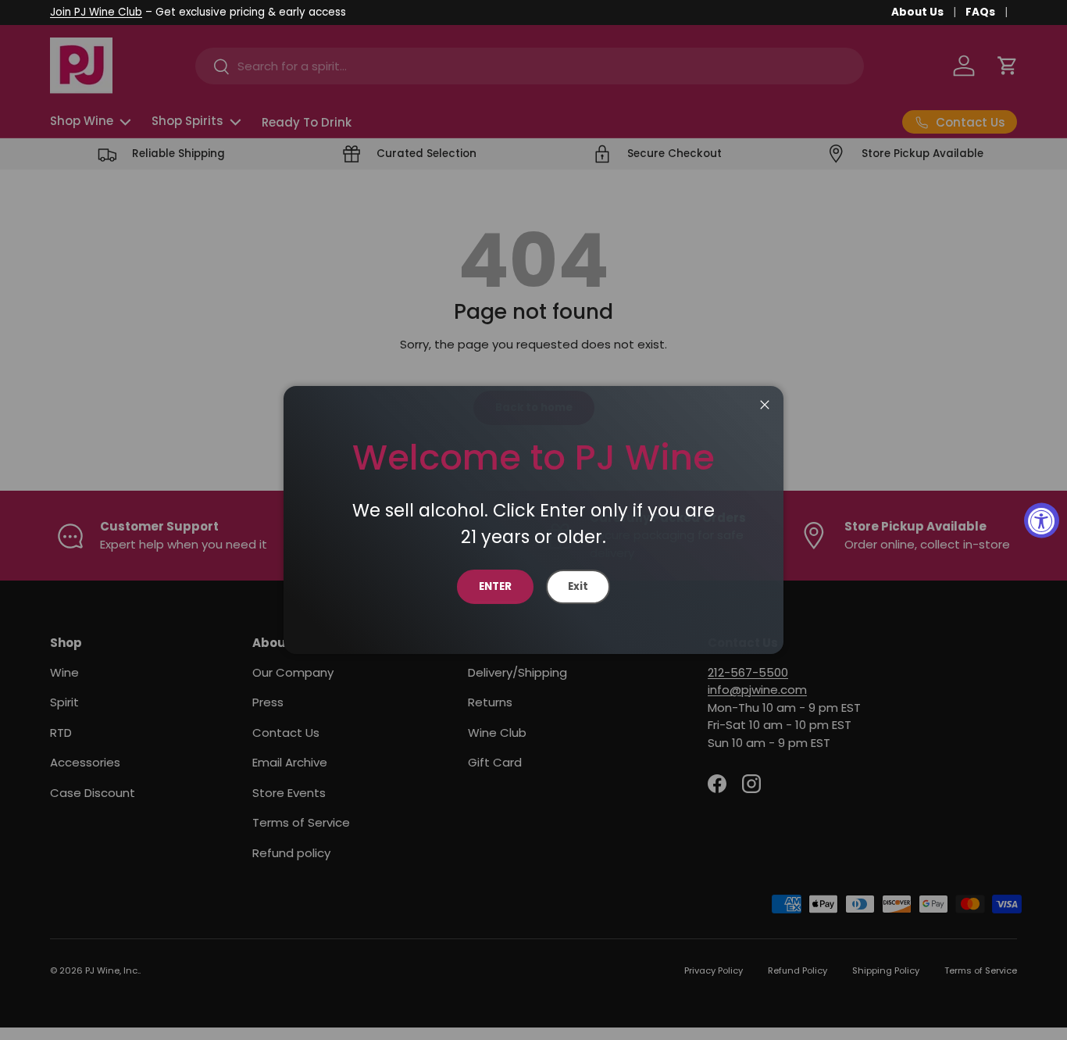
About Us (917, 12)
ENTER (495, 586)
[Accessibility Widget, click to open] (1041, 520)
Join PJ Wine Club (96, 12)
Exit (578, 586)
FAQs (980, 12)
